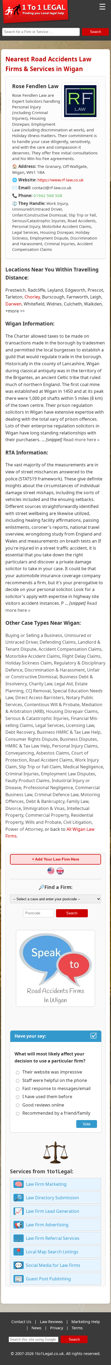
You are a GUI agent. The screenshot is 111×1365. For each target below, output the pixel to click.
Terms (77, 1327)
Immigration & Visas (44, 808)
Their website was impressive (52, 1072)
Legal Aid (63, 684)
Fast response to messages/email (56, 1088)
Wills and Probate (43, 822)
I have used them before (47, 1097)
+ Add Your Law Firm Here (55, 859)
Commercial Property (47, 815)
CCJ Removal (38, 691)
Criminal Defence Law (56, 795)
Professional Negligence (48, 788)
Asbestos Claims (52, 753)
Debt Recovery (20, 732)
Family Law (77, 801)
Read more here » (81, 440)
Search (95, 32)
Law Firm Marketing (46, 1184)
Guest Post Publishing (48, 1279)
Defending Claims (58, 642)
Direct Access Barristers (39, 697)
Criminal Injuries (22, 774)
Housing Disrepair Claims (72, 711)
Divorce (13, 808)
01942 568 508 (47, 195)
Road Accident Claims (51, 760)
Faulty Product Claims (27, 780)
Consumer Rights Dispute (31, 739)
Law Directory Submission (52, 1197)
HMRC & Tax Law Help (27, 746)
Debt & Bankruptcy (45, 801)
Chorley (32, 297)
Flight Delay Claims (81, 656)
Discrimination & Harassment (55, 670)
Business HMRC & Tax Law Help (68, 732)
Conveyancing (19, 753)
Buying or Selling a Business (33, 635)
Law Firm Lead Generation (52, 1211)
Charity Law (40, 684)
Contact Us (21, 1321)
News (36, 1327)
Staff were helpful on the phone (54, 1080)
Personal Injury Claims (75, 746)
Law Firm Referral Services (52, 1238)
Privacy (56, 1327)
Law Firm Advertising (47, 1225)
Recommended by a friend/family (56, 1113)
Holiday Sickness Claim (28, 663)
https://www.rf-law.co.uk (60, 179)
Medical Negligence (83, 767)
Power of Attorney (24, 829)
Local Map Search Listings (52, 1252)
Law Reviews (51, 1321)
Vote (87, 1124)
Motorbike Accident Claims (32, 656)
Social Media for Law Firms (53, 1265)
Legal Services (49, 725)
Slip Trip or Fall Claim (40, 767)
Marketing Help (85, 1321)
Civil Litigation (77, 822)
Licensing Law (80, 725)
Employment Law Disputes (68, 774)
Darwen (13, 304)
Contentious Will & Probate (51, 705)
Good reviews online (43, 1105)
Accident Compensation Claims (70, 649)
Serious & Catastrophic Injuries (37, 718)
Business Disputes (78, 739)
